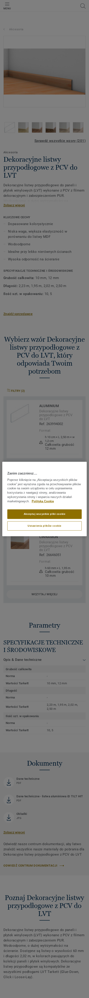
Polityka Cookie (43, 501)
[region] (44, 499)
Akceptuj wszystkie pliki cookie (44, 514)
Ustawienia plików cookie (44, 525)
